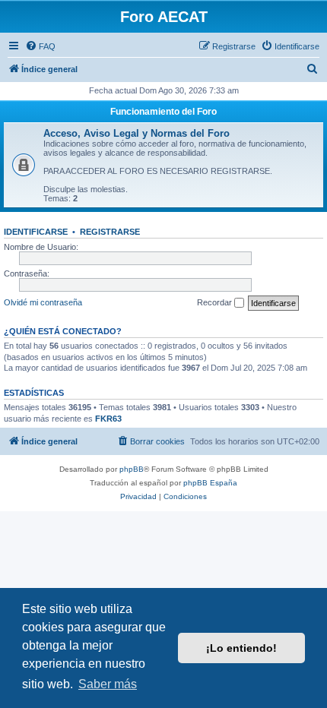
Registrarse (110, 231)
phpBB (131, 469)
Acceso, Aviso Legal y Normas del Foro (136, 133)
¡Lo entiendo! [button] (241, 648)
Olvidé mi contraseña (43, 302)
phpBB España (210, 483)
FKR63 (108, 418)
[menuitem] (40, 46)
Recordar (215, 302)
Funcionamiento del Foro (163, 111)
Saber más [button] (107, 684)
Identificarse (36, 231)
